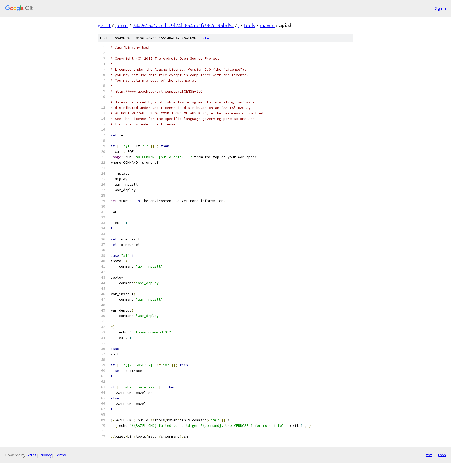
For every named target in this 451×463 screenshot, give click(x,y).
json (441, 455)
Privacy (46, 455)
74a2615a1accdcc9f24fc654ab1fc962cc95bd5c (183, 25)
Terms (60, 455)
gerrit (104, 25)
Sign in (440, 8)
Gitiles (31, 455)
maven (267, 25)
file (204, 38)
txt (429, 455)
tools (249, 25)
